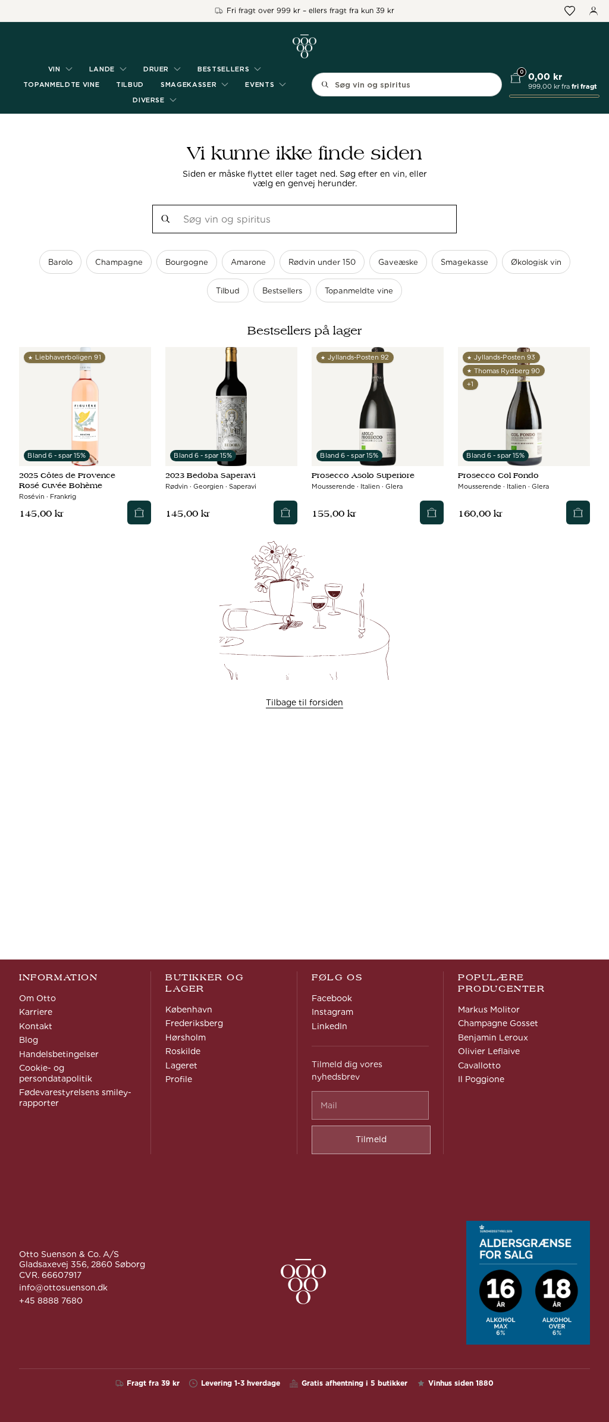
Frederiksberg (194, 1023)
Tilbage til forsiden (304, 702)
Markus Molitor (489, 1009)
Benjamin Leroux (493, 1037)
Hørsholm (185, 1037)
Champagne (119, 262)
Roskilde (182, 1051)
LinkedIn (329, 1026)
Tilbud (130, 84)
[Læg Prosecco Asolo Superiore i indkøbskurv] (432, 512)
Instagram (332, 1012)
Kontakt (35, 1026)
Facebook (332, 998)
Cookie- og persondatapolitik (55, 1073)
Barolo (60, 262)
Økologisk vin (536, 262)
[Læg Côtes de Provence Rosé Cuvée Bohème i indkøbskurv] (139, 512)
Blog (28, 1040)
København (188, 1009)
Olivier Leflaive (489, 1051)
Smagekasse (464, 262)
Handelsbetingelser (59, 1054)
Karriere (35, 1012)
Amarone (248, 262)
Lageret (181, 1065)
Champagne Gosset (498, 1023)
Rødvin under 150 (322, 262)
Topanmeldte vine (61, 84)
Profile (178, 1079)
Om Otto (37, 998)
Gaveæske (398, 262)
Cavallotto (479, 1065)
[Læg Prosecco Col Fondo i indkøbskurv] (578, 512)
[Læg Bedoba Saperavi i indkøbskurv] (285, 512)
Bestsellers (282, 290)
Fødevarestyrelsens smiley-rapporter (75, 1097)
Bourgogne (186, 262)
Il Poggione (481, 1079)
